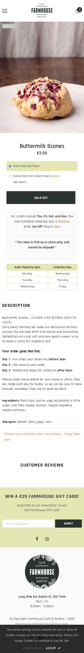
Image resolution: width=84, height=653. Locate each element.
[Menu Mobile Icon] (4, 11)
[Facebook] (37, 539)
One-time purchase (26, 166)
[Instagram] (47, 539)
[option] (42, 77)
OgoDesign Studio (59, 623)
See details (19, 182)
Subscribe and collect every (32, 176)
